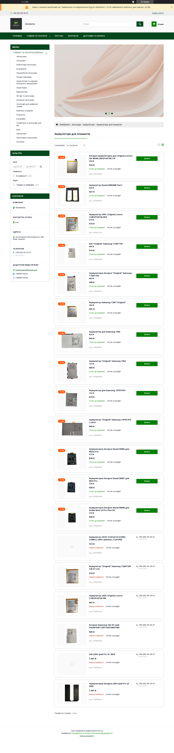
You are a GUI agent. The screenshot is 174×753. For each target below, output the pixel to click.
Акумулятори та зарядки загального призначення (27, 82)
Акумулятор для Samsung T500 (104, 332)
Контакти (73, 36)
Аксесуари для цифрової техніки (27, 105)
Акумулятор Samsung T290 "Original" (107, 302)
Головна (17, 36)
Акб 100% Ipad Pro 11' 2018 (102, 654)
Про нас (59, 36)
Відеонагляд (21, 92)
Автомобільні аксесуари (26, 73)
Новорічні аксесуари (25, 100)
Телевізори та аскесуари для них (28, 124)
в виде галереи (158, 145)
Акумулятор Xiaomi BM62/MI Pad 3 (105, 185)
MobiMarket (65, 125)
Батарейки (20, 119)
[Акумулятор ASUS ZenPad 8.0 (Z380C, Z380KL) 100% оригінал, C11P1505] (72, 547)
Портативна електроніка (26, 138)
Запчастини (21, 57)
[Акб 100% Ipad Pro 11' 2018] (72, 664)
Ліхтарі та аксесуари (25, 96)
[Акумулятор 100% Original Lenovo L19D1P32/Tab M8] (72, 605)
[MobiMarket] (16, 29)
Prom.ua (100, 731)
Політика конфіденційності (102, 733)
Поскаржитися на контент (81, 733)
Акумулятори (88, 125)
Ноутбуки (20, 142)
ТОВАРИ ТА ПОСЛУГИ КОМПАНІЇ (28, 52)
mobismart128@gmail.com (26, 270)
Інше (18, 130)
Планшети (20, 115)
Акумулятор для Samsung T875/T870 (107, 390)
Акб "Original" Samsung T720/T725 (105, 244)
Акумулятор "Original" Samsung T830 (107, 361)
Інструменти (21, 69)
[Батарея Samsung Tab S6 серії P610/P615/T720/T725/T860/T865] (72, 635)
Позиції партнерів (23, 77)
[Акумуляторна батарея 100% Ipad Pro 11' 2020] (72, 693)
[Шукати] (139, 24)
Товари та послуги (37, 36)
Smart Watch (21, 88)
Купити (147, 159)
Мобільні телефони (24, 111)
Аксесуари (76, 125)
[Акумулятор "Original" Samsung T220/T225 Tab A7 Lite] (72, 576)
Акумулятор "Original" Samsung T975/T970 (110, 420)
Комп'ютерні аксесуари (26, 65)
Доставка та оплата (94, 36)
